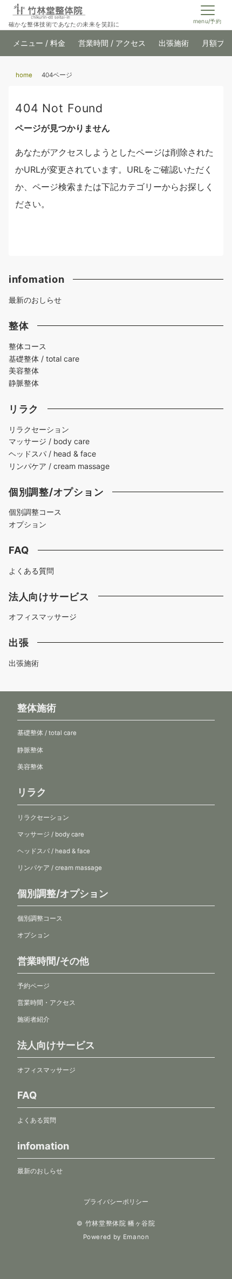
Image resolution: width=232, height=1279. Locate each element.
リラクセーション (39, 429)
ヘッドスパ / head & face (52, 453)
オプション (27, 524)
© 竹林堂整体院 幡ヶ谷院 (116, 1223)
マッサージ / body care (49, 441)
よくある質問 (31, 570)
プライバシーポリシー (116, 1202)
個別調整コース (35, 511)
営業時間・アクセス (46, 1002)
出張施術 (24, 663)
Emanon (136, 1237)
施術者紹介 (33, 1019)
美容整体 (24, 370)
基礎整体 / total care (44, 358)
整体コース (27, 346)
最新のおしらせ (35, 299)
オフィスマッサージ (43, 616)
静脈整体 (24, 382)
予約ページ (33, 986)
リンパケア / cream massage (59, 466)
